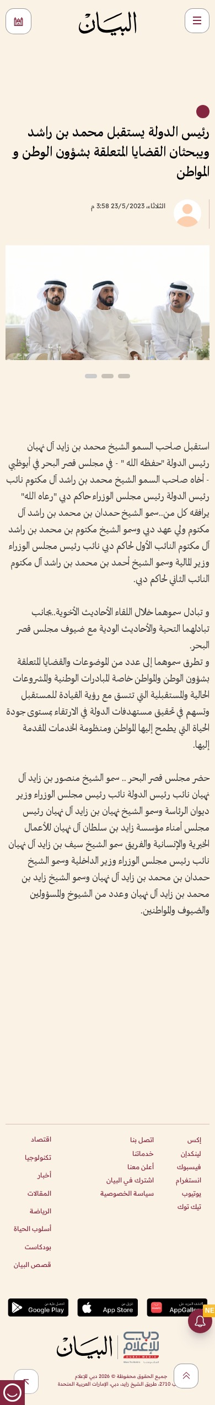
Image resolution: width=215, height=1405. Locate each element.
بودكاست (38, 1247)
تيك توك (189, 1206)
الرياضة (40, 1211)
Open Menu (197, 21)
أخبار (44, 1175)
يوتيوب (191, 1193)
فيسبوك (189, 1167)
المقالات (39, 1193)
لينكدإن (191, 1153)
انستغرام (188, 1180)
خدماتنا (143, 1153)
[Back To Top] (186, 1376)
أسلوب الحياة (32, 1228)
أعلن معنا (140, 1167)
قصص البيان (32, 1264)
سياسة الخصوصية (127, 1193)
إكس (194, 1139)
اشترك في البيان (130, 1180)
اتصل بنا (142, 1139)
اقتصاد (41, 1139)
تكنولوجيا (38, 1157)
